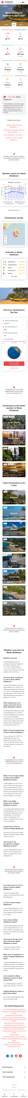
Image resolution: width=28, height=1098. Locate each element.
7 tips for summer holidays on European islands (14, 1036)
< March (6, 24)
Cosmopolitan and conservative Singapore (14, 1023)
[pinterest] (20, 1056)
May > (21, 24)
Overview (14, 21)
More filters (14, 368)
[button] (5, 236)
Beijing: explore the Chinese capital (14, 1015)
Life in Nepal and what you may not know (14, 1025)
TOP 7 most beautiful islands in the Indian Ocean (14, 1009)
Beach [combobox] (5, 329)
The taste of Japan (14, 1034)
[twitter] (11, 1056)
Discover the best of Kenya (14, 1046)
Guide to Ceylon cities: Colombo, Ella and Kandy (14, 1017)
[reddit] (16, 1056)
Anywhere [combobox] (6, 323)
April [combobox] (5, 335)
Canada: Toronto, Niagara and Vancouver (14, 1044)
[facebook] (7, 1056)
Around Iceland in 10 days (14, 1042)
